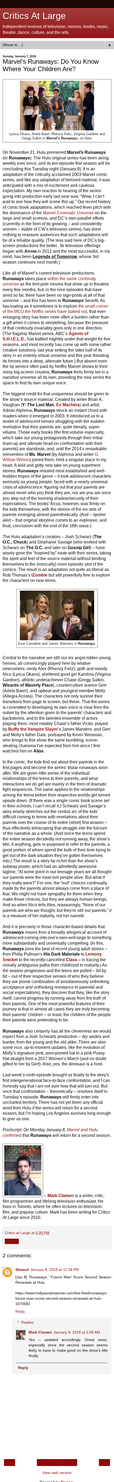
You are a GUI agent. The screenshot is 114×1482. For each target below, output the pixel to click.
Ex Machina (68, 404)
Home (57, 1462)
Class (71, 959)
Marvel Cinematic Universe (68, 213)
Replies (27, 1322)
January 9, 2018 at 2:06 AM (77, 1332)
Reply (20, 1311)
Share (11, 1241)
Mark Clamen (40, 1332)
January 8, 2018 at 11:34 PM (54, 1269)
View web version (57, 1473)
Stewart (22, 1269)
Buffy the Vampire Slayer (33, 729)
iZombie (39, 575)
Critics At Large (34, 16)
